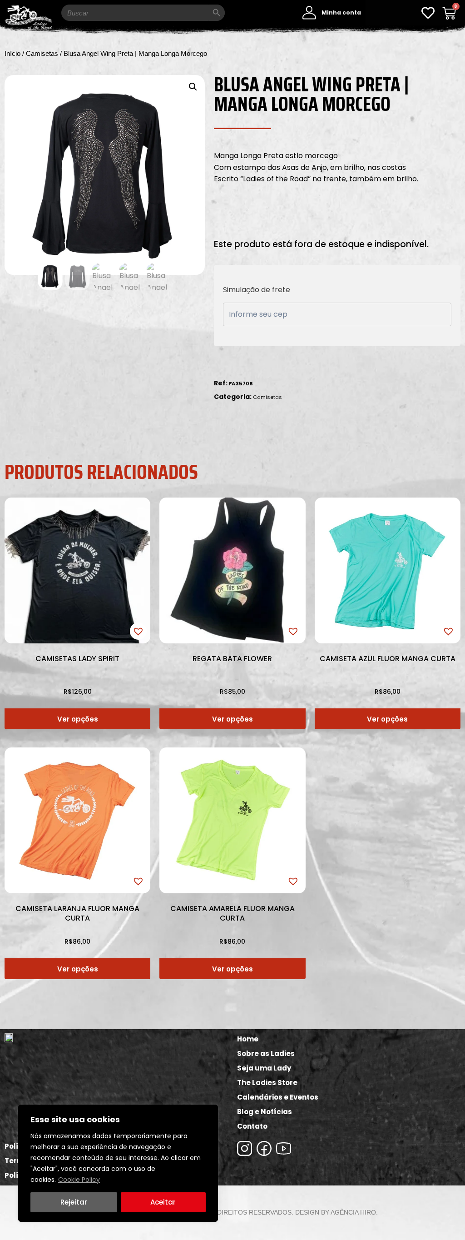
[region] (118, 1163)
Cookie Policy (79, 1179)
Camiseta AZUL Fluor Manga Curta (387, 658)
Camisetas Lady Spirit (77, 658)
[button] (193, 87)
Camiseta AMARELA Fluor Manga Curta (232, 913)
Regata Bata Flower (232, 658)
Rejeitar (73, 1202)
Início (12, 53)
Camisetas (42, 53)
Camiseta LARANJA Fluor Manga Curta (77, 913)
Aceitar (163, 1202)
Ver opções (77, 719)
